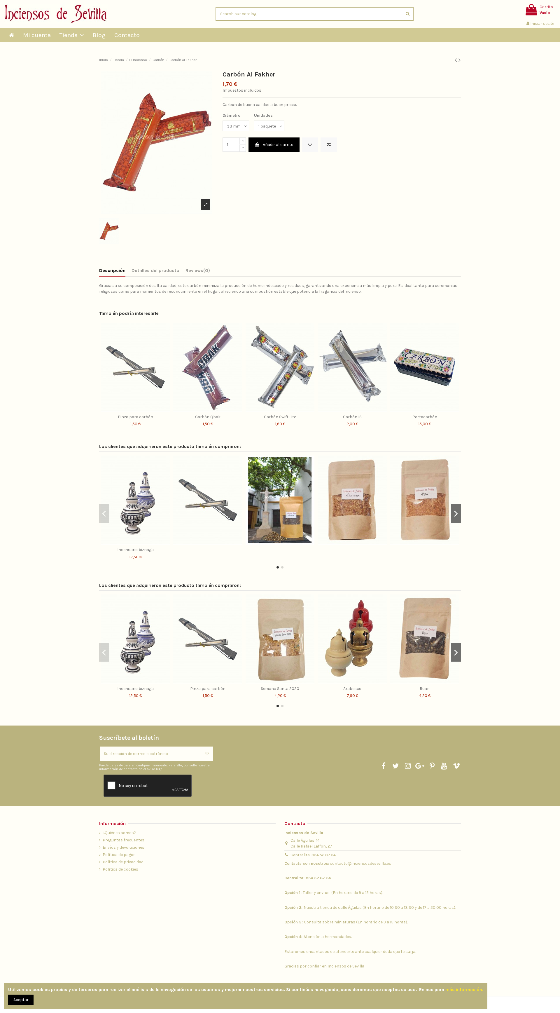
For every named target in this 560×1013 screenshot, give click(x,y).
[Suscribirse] (207, 754)
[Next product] (460, 60)
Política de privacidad (123, 861)
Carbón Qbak (207, 416)
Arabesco (352, 688)
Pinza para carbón (135, 416)
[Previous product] (457, 60)
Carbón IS (352, 416)
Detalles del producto (155, 270)
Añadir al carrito (278, 144)
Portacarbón (424, 416)
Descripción (112, 270)
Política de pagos (119, 854)
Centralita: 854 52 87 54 (313, 854)
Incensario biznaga (135, 549)
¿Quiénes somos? (119, 832)
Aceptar (21, 999)
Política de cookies (120, 869)
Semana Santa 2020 (280, 688)
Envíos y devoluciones (123, 847)
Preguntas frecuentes (123, 840)
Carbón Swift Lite (280, 416)
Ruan (425, 688)
